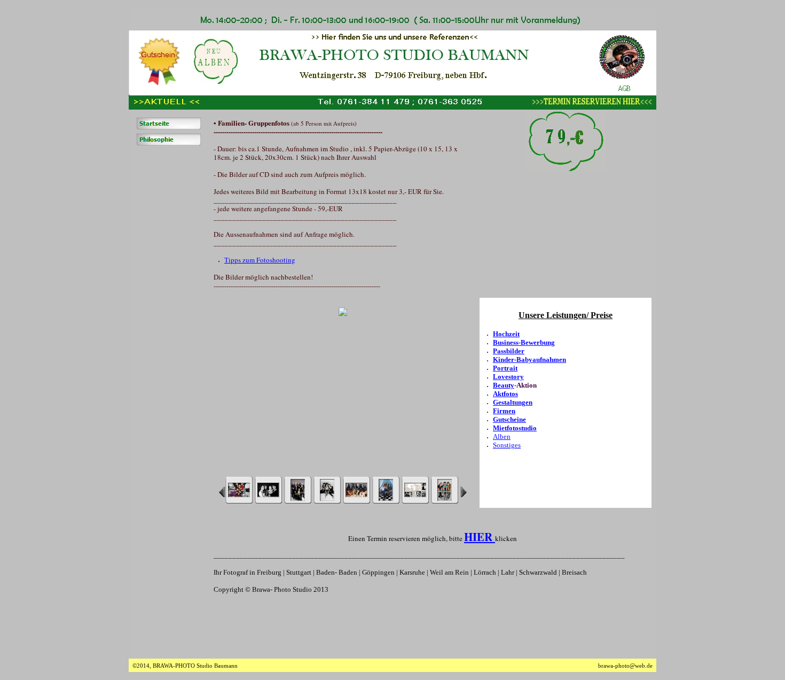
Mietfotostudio (515, 428)
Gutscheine (509, 419)
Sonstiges (507, 445)
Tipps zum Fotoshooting (259, 260)
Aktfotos (505, 394)
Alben (502, 436)
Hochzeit (506, 334)
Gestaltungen (512, 402)
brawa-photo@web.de (625, 665)
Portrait (505, 368)
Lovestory (508, 377)
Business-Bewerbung (524, 342)
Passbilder (508, 351)
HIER (479, 537)
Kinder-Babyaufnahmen (529, 360)
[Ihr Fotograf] (169, 139)
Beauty (503, 385)
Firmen (504, 411)
